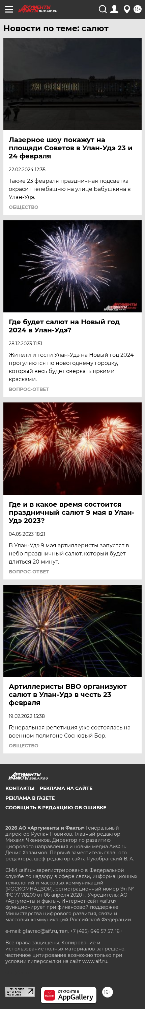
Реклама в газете (30, 798)
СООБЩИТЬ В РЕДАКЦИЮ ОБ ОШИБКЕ (55, 808)
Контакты (19, 788)
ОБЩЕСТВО (23, 207)
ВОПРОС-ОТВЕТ (29, 389)
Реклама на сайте (66, 788)
